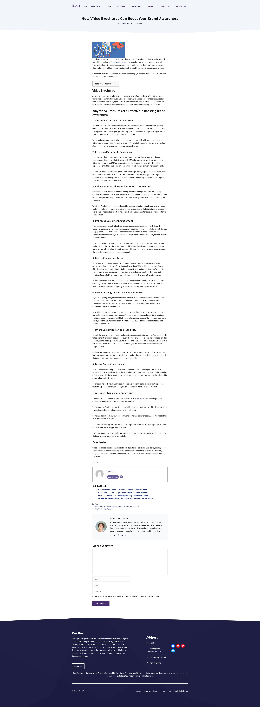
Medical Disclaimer (181, 691)
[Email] (121, 476)
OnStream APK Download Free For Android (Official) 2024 (122, 489)
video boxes (139, 398)
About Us (78, 666)
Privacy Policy (166, 691)
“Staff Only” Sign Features (104, 509)
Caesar (139, 24)
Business (121, 6)
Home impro (137, 6)
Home (84, 6)
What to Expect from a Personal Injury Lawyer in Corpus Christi (117, 506)
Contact (138, 691)
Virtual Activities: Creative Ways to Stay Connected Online (123, 495)
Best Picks (95, 6)
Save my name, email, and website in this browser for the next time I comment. (127, 596)
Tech (109, 6)
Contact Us (181, 6)
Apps (97, 504)
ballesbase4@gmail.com (156, 657)
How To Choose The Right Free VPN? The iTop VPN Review (123, 492)
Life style (165, 6)
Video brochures (117, 62)
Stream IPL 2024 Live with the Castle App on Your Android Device (125, 498)
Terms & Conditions (151, 691)
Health (151, 6)
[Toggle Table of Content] (114, 83)
